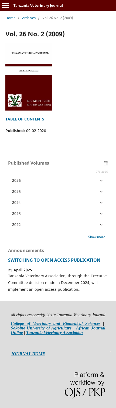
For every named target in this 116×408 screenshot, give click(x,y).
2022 (16, 224)
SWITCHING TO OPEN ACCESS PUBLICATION (54, 260)
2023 (16, 213)
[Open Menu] (5, 5)
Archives (29, 17)
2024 (16, 202)
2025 (16, 191)
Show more (96, 237)
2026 (16, 180)
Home (10, 17)
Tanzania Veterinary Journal (38, 5)
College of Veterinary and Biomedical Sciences (55, 323)
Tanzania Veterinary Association (54, 332)
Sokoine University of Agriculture (41, 328)
